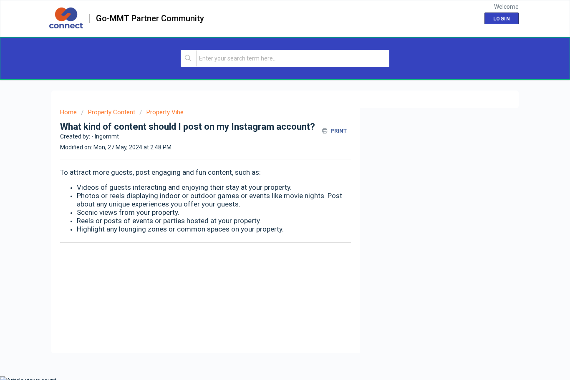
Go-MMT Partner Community (150, 18)
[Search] (189, 58)
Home (68, 112)
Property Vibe (165, 112)
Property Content (111, 112)
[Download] (269, 79)
